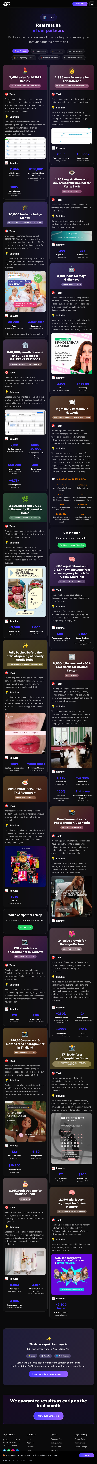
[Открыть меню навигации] (91, 3)
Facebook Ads (56, 1439)
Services (30, 1447)
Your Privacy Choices (24, 1460)
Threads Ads (56, 1447)
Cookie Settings (81, 1447)
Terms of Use (80, 1443)
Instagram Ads (56, 1443)
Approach (30, 1443)
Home (29, 1439)
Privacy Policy (80, 1439)
